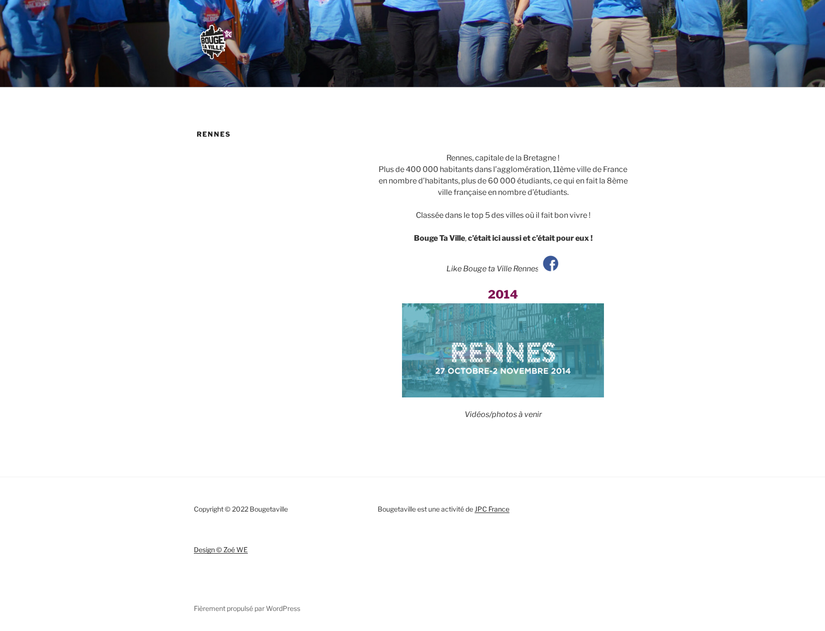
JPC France (492, 509)
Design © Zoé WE (221, 549)
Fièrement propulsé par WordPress (247, 608)
